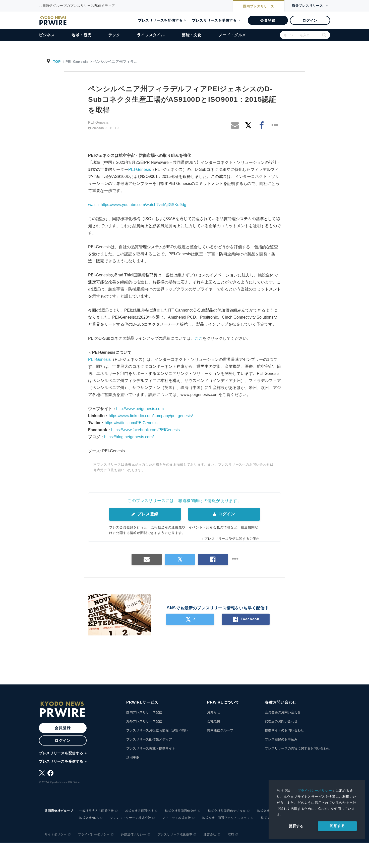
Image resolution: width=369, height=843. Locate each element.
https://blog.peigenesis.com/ (129, 437)
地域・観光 (81, 35)
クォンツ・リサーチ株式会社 (130, 818)
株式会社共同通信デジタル (227, 811)
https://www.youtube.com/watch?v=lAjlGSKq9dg (143, 205)
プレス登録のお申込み (281, 739)
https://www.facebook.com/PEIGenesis (145, 430)
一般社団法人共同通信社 (96, 811)
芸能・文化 (192, 35)
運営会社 (210, 834)
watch (93, 205)
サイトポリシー (56, 834)
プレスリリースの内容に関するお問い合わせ (297, 748)
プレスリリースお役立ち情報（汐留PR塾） (158, 730)
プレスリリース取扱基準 (175, 834)
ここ (199, 338)
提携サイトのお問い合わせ (284, 730)
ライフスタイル (151, 35)
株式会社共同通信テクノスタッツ (226, 818)
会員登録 (267, 20)
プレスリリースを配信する (160, 20)
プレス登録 (147, 514)
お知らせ (213, 712)
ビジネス (47, 35)
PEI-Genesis (139, 169)
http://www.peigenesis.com (140, 409)
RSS (231, 834)
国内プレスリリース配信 (144, 712)
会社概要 (213, 721)
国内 (258, 6)
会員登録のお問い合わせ (283, 712)
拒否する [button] (296, 826)
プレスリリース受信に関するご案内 (232, 538)
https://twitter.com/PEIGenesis (131, 423)
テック (114, 35)
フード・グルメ (232, 35)
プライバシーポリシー (314, 790)
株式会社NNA (89, 818)
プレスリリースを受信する (214, 20)
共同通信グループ (220, 730)
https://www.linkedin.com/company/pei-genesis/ (151, 416)
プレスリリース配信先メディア (149, 739)
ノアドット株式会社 (176, 818)
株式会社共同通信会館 (181, 811)
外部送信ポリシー (133, 834)
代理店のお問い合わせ (281, 721)
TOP (57, 62)
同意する (337, 826)
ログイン (309, 20)
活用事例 (132, 757)
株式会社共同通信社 (139, 811)
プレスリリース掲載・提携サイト (150, 748)
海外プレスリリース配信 (144, 721)
